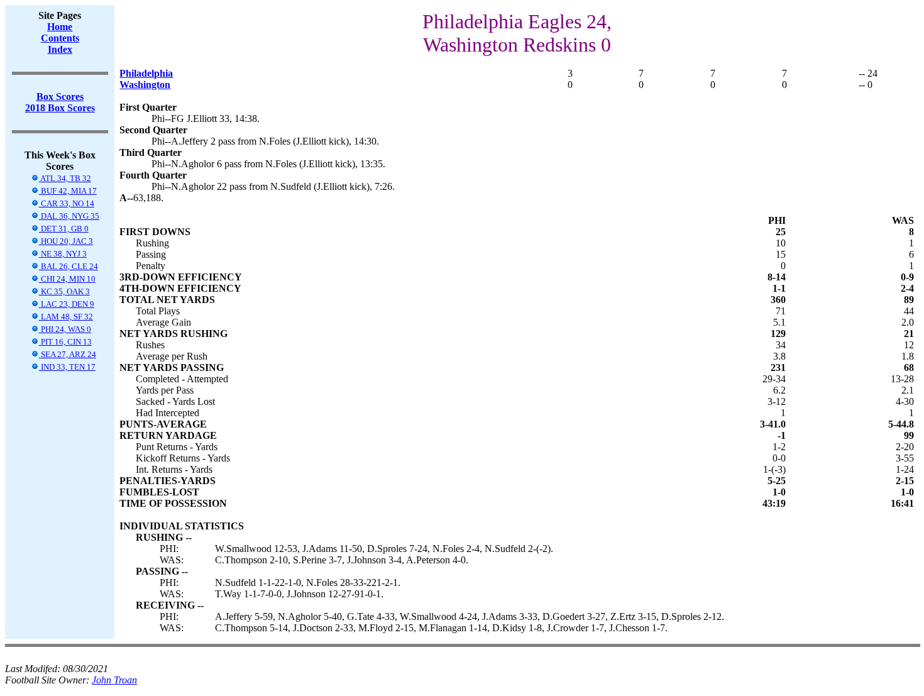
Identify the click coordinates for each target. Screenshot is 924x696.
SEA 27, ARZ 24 (67, 354)
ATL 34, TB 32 (65, 178)
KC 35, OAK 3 (64, 291)
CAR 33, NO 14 (66, 203)
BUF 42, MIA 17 (68, 191)
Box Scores (60, 96)
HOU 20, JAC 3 (66, 241)
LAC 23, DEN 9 (66, 304)
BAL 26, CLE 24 (68, 266)
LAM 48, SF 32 (66, 316)
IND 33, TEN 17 (67, 367)
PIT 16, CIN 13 (65, 341)
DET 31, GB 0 (64, 228)
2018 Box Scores (60, 107)
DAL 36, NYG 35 (69, 216)
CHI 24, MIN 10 (67, 279)
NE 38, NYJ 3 (63, 253)
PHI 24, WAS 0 (65, 329)
